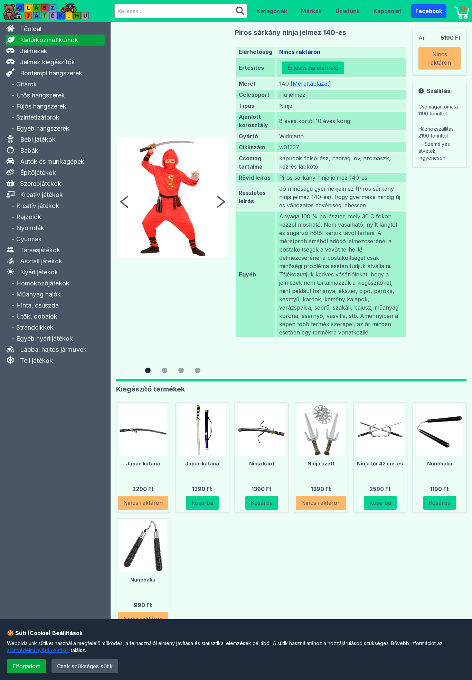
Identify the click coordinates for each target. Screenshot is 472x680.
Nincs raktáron (439, 58)
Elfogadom (26, 666)
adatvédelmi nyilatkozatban (38, 650)
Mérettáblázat (311, 83)
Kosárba (202, 502)
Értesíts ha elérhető (313, 67)
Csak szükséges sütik (85, 666)
